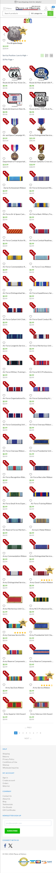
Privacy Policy (8, 759)
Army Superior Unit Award (15, 714)
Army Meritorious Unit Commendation (15, 609)
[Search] (50, 13)
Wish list (6, 786)
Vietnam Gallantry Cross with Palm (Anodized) (41, 161)
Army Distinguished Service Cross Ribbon (41, 556)
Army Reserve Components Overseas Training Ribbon (41, 661)
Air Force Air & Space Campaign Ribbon (15, 214)
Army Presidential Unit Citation (41, 635)
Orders (5, 783)
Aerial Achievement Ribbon (15, 188)
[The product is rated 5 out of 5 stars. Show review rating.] (20, 41)
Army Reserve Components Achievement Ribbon (15, 661)
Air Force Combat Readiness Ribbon (41, 240)
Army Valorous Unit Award (41, 714)
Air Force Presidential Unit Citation (41, 451)
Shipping (6, 754)
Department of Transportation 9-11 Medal (15, 161)
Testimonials (8, 804)
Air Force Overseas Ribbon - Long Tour (41, 424)
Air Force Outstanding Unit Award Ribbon (15, 424)
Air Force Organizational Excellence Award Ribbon (15, 398)
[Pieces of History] (28, 8)
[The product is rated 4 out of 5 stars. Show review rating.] (47, 580)
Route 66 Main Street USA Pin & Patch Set (41, 82)
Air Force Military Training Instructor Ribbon (15, 372)
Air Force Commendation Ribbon (15, 267)
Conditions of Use (10, 762)
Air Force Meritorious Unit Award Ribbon (41, 346)
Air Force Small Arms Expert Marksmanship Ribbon (15, 503)
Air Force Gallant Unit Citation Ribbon (15, 319)
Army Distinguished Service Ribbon (15, 582)
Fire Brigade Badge (14, 43)
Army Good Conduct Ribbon (41, 582)
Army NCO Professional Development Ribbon (41, 609)
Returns (6, 756)
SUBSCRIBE (12, 831)
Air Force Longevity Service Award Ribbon (15, 346)
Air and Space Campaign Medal (15, 135)
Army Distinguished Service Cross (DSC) (41, 135)
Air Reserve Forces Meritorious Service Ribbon (15, 530)
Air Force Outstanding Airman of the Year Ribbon (41, 398)
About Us (6, 799)
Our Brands (7, 807)
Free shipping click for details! (29, 2)
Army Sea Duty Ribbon (14, 688)
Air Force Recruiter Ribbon (41, 477)
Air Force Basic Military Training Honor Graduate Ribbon (41, 214)
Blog (4, 801)
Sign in (5, 778)
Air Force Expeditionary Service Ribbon (41, 293)
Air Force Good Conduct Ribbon (41, 319)
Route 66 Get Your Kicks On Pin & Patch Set (15, 82)
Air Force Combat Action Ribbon (15, 240)
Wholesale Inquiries (11, 768)
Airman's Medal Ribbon (41, 530)
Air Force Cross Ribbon (41, 267)
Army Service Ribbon (41, 688)
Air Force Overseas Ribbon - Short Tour (15, 451)
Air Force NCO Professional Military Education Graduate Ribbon (41, 372)
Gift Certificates (9, 810)
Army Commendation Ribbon (15, 556)
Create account (9, 780)
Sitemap (6, 765)
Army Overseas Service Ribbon (15, 635)
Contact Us (7, 796)
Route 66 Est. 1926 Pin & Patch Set (41, 109)
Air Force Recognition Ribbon (15, 477)
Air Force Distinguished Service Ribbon (15, 293)
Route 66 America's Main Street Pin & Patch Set (15, 109)
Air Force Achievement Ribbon (41, 188)
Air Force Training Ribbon (41, 503)
